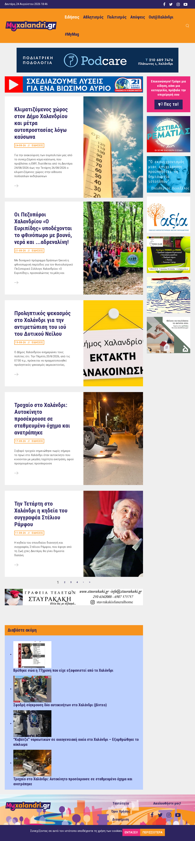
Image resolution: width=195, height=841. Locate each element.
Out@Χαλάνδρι (161, 17)
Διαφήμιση (120, 819)
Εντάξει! (131, 832)
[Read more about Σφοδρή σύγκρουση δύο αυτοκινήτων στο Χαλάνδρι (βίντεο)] (32, 689)
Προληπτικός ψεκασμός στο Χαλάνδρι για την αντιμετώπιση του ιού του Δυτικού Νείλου (42, 323)
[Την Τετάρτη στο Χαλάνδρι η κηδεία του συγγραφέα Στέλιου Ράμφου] (16, 565)
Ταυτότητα (121, 803)
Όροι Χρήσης (120, 811)
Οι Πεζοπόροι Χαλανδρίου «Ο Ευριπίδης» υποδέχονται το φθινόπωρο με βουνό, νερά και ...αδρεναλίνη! (43, 228)
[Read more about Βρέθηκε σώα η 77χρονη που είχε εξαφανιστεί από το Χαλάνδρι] (32, 654)
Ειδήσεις (72, 17)
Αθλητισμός (93, 17)
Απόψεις (137, 17)
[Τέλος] (90, 582)
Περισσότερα (152, 832)
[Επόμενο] (83, 582)
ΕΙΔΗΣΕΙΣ (37, 145)
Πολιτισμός (116, 17)
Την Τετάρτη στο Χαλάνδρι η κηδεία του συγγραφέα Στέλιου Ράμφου (40, 514)
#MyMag (72, 34)
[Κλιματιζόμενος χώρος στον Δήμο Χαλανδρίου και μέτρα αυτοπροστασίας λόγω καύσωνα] (16, 186)
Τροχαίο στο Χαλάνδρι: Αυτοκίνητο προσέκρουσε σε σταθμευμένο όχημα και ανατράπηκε (42, 419)
